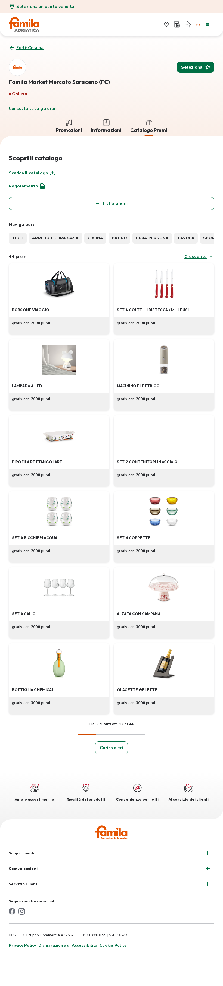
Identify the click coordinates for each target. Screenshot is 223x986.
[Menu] (207, 24)
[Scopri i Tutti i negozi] (166, 24)
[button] (59, 299)
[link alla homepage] (28, 24)
